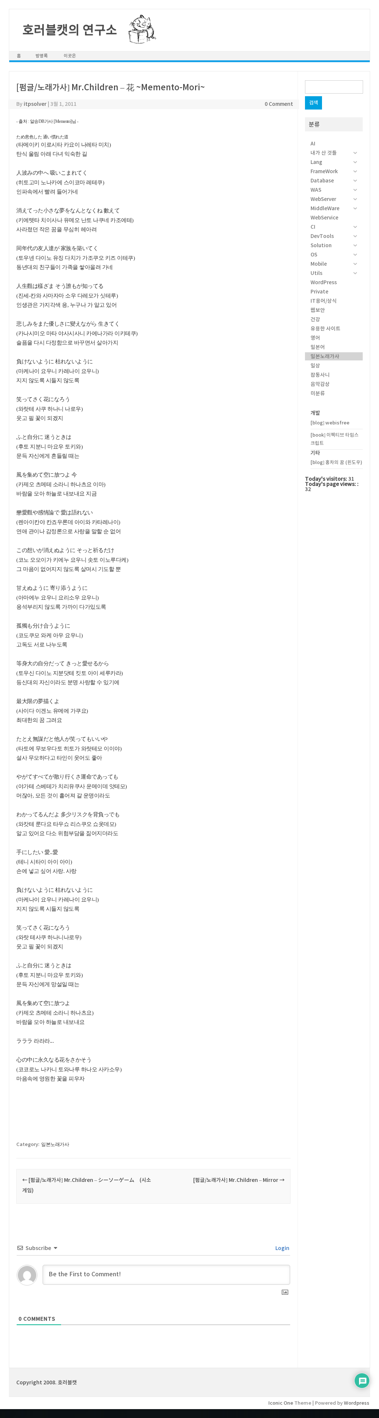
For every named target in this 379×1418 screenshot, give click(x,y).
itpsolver (35, 104)
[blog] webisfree (330, 423)
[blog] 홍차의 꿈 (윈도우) (336, 462)
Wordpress (356, 1403)
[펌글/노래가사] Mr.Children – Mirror (239, 1180)
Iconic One (280, 1403)
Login (281, 1248)
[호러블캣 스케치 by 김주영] (139, 39)
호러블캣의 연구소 (69, 30)
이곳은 (70, 55)
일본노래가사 (55, 1144)
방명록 (42, 55)
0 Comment (279, 104)
